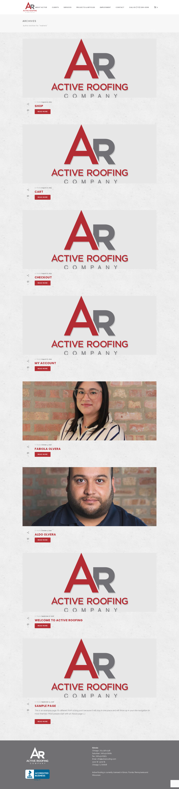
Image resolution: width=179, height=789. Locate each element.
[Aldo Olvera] (89, 496)
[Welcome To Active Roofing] (89, 582)
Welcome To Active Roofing (59, 620)
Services (67, 7)
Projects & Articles (85, 7)
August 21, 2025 (46, 102)
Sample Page (45, 706)
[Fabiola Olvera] (89, 410)
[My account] (89, 325)
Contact (120, 7)
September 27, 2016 (47, 616)
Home (151, 30)
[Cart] (89, 153)
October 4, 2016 (46, 445)
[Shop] (89, 68)
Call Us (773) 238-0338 (139, 7)
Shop (39, 106)
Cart (39, 192)
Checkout (43, 277)
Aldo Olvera (45, 534)
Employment (105, 7)
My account (45, 363)
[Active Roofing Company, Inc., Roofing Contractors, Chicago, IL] (37, 775)
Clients (55, 7)
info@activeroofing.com (106, 759)
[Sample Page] (89, 668)
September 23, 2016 (47, 702)
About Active (41, 7)
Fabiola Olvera (48, 449)
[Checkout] (89, 239)
